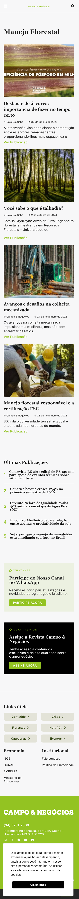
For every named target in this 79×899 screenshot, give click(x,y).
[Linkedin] (32, 840)
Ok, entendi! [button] (38, 884)
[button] (5, 6)
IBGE (7, 758)
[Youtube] (26, 840)
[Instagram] (12, 840)
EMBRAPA (10, 771)
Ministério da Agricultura (12, 779)
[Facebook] (19, 840)
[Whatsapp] (5, 840)
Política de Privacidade (58, 765)
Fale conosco (51, 758)
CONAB (9, 765)
